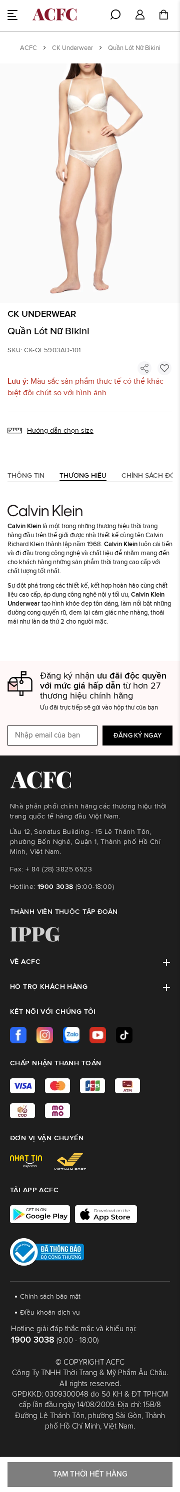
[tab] (26, 475)
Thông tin (26, 475)
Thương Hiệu (83, 475)
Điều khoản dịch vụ (50, 1312)
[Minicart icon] (164, 15)
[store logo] (54, 14)
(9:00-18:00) (76, 886)
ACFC (28, 48)
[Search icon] (115, 14)
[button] (140, 15)
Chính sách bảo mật (50, 1296)
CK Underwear (72, 48)
